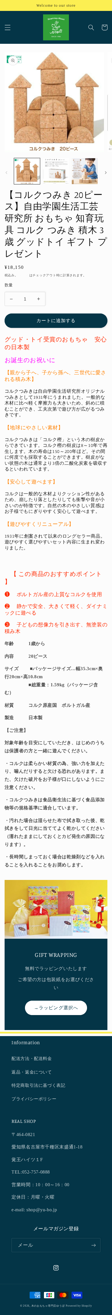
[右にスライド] (105, 172)
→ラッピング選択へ (56, 1007)
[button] (7, 27)
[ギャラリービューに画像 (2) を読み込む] (56, 171)
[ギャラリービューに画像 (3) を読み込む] (85, 171)
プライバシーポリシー (33, 1099)
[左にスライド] (6, 172)
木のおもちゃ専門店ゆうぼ (48, 1305)
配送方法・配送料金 (31, 1058)
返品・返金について (31, 1072)
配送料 (24, 275)
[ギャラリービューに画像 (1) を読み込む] (27, 171)
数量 (9, 285)
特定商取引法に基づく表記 (38, 1085)
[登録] (93, 1245)
